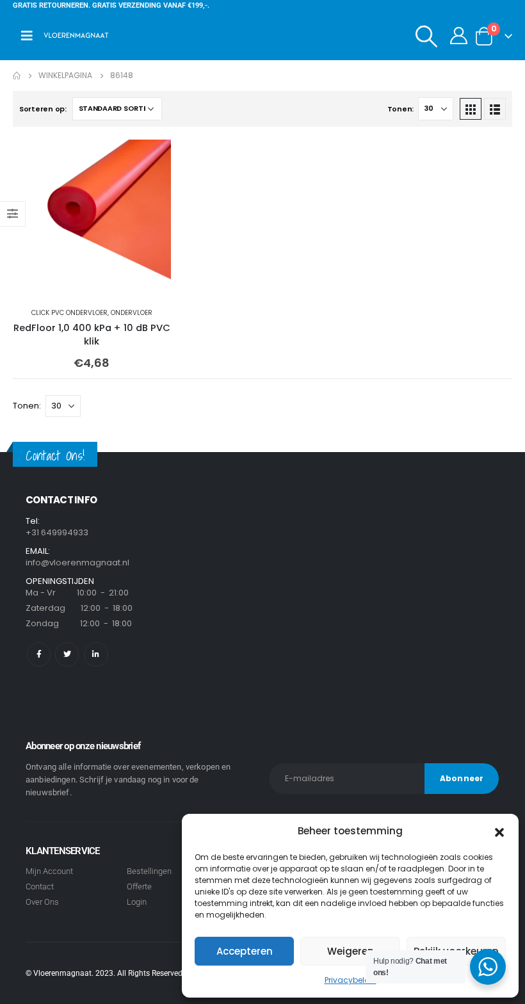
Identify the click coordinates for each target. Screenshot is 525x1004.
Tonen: (400, 109)
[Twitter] (67, 654)
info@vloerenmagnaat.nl (77, 562)
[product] (92, 219)
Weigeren (350, 951)
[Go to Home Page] (16, 75)
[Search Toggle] (427, 36)
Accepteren (244, 951)
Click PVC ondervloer (69, 313)
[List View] (495, 109)
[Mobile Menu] (27, 36)
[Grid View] (470, 109)
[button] (499, 831)
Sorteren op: (43, 109)
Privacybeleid (350, 980)
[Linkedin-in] (96, 654)
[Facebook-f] (39, 654)
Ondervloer (131, 313)
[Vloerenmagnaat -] (76, 36)
